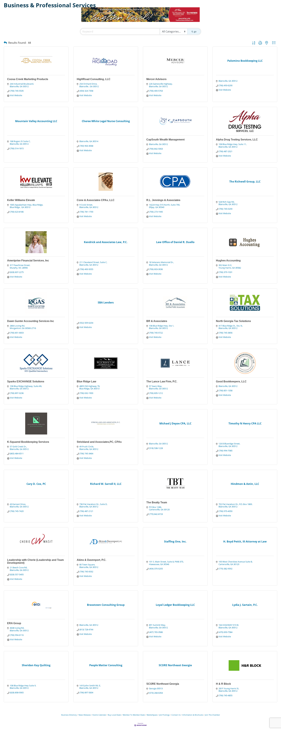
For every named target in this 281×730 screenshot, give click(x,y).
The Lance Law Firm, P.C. (161, 381)
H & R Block (223, 683)
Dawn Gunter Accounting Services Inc (30, 321)
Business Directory (69, 715)
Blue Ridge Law (86, 381)
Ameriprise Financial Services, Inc (28, 260)
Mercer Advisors (156, 79)
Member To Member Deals (134, 715)
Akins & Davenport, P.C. (91, 560)
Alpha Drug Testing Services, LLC (237, 139)
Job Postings (164, 715)
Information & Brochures (192, 715)
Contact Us (176, 715)
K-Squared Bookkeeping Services (28, 442)
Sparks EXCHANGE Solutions (25, 381)
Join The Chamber (212, 715)
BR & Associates (156, 321)
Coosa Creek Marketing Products (27, 79)
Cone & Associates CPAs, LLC (95, 200)
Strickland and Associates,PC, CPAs (99, 442)
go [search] (195, 31)
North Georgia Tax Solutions (233, 321)
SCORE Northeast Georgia (162, 683)
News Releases (85, 715)
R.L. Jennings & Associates (163, 200)
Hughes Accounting (228, 260)
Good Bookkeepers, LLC (231, 381)
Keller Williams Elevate (21, 200)
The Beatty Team (156, 502)
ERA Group (14, 623)
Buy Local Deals (114, 715)
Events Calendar (99, 715)
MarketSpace (152, 715)
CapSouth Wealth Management (165, 139)
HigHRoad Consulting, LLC (93, 79)
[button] (5, 42)
